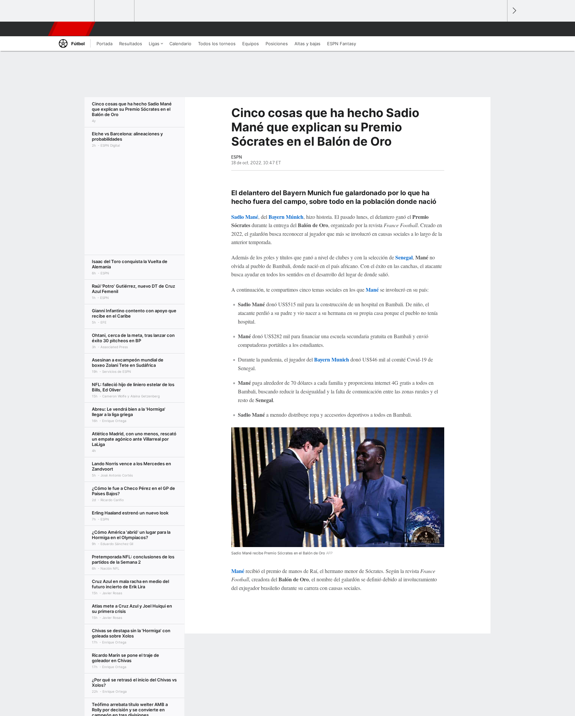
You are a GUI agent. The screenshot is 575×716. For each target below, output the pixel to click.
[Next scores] (513, 11)
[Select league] (75, 11)
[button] (499, 29)
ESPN (71, 29)
